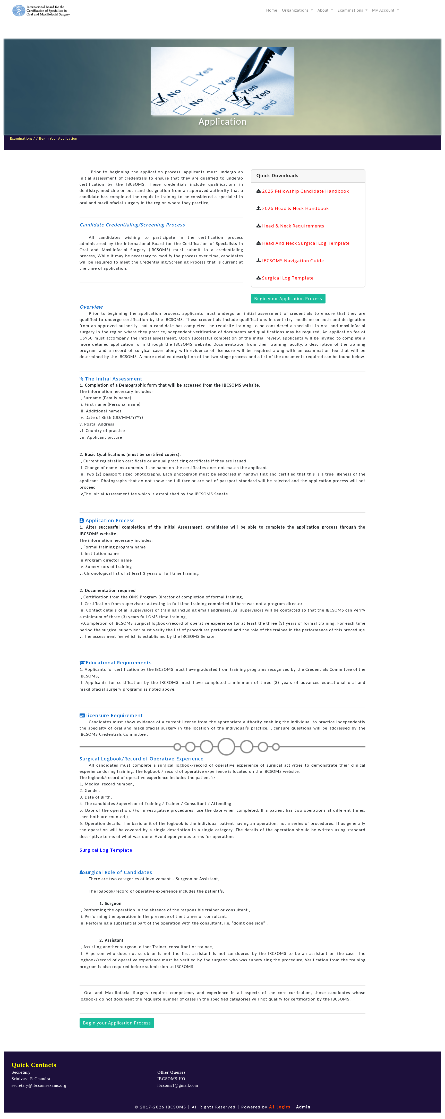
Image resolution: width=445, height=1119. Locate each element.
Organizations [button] (296, 11)
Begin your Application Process (288, 298)
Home (273, 10)
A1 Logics (279, 1107)
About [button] (324, 11)
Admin (303, 1107)
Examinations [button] (351, 11)
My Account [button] (384, 11)
